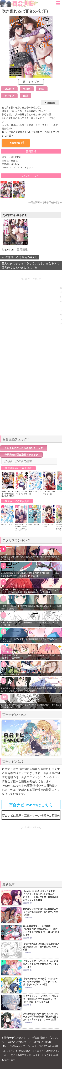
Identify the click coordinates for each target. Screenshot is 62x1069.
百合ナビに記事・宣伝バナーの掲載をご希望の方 (31, 817)
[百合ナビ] (19, 2)
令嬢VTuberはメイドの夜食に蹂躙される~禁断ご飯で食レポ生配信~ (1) (8, 496)
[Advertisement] (31, 408)
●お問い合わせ (42, 1042)
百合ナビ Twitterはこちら (31, 804)
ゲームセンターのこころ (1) (49, 492)
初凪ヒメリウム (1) (6, 524)
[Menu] (58, 4)
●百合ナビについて (14, 1037)
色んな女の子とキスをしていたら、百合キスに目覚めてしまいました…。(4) (30, 265)
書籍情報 (22, 249)
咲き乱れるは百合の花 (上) (19, 257)
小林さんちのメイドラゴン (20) (21, 492)
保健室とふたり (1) (34, 524)
